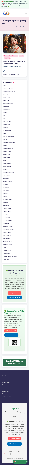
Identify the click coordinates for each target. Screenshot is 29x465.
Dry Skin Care (6, 124)
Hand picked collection (9, 142)
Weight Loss (6, 238)
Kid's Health (6, 178)
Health (21, 55)
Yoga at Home (7, 250)
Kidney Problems (7, 181)
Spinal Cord (6, 223)
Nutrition (5, 193)
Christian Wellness (8, 103)
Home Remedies (7, 163)
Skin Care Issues (7, 220)
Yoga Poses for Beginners (10, 256)
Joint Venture (6, 175)
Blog (3, 385)
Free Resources (6, 382)
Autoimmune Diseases (9, 91)
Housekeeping (7, 166)
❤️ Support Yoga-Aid (20, 462)
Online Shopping (7, 199)
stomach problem (7, 226)
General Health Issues (10, 55)
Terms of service (6, 396)
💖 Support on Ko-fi (14, 293)
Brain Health (6, 97)
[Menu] (26, 13)
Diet (4, 115)
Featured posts (7, 130)
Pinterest (6, 454)
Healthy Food (6, 154)
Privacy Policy (5, 391)
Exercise (5, 127)
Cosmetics (6, 106)
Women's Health (7, 244)
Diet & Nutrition (7, 121)
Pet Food (5, 202)
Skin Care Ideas (7, 217)
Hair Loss (5, 139)
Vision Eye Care (7, 235)
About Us (4, 375)
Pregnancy (6, 205)
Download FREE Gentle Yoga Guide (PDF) (14, 362)
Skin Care (5, 214)
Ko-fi (2, 5)
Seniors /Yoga (7, 211)
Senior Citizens (7, 208)
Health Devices (7, 151)
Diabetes (5, 112)
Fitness (5, 133)
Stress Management (8, 229)
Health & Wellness (8, 148)
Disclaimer (4, 393)
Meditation (6, 187)
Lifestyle (7, 58)
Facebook (14, 454)
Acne (4, 85)
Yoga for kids (6, 253)
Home (4, 160)
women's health (7, 241)
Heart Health (6, 157)
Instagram (22, 454)
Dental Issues (6, 109)
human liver (6, 169)
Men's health (6, 190)
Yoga (4, 247)
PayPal (7, 5)
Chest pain (6, 100)
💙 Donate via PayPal (14, 297)
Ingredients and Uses (8, 172)
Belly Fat (5, 94)
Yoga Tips (6, 259)
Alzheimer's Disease (8, 88)
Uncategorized (7, 232)
